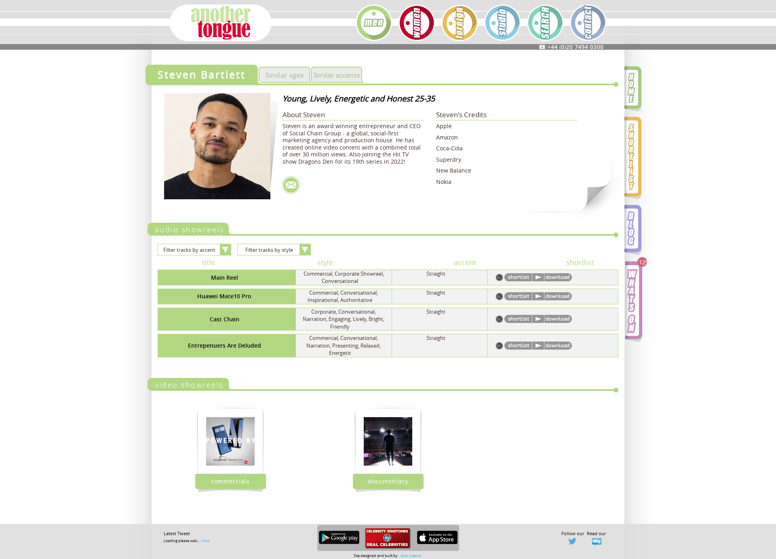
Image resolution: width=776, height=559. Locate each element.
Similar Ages (284, 75)
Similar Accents (336, 75)
